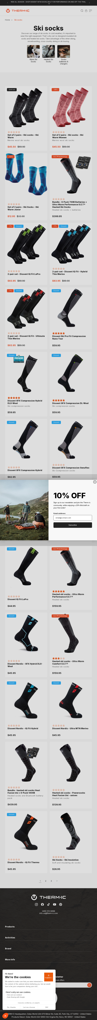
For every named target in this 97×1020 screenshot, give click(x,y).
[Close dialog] (94, 481)
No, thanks (11, 1007)
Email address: (59, 513)
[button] (5, 1016)
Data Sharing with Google (16, 997)
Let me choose (29, 1007)
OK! (46, 1007)
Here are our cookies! (14, 995)
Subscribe (73, 525)
